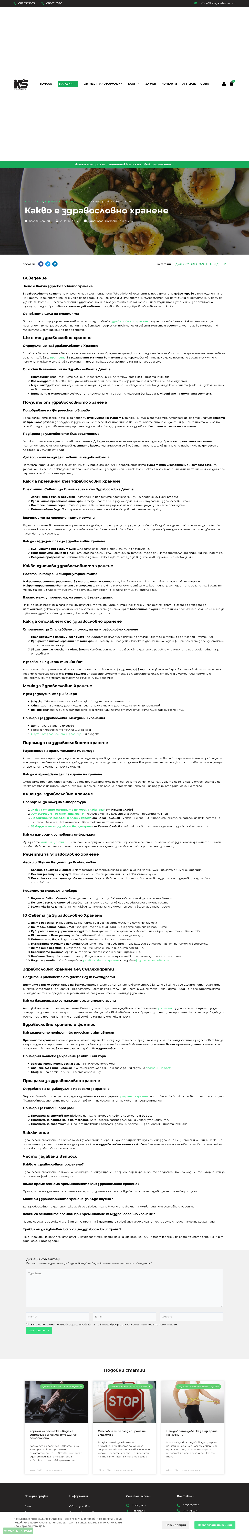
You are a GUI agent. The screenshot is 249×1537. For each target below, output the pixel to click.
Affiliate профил (195, 83)
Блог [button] (132, 83)
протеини (58, 357)
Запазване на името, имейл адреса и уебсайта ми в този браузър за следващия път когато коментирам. (104, 1324)
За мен (151, 83)
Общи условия (79, 1506)
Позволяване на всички (215, 1525)
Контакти (169, 83)
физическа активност (152, 960)
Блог (39, 201)
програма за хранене (133, 1096)
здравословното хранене (129, 321)
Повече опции (176, 1525)
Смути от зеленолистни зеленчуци (57, 734)
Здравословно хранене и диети (66, 201)
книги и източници (55, 842)
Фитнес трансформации (103, 83)
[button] (224, 84)
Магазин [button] (65, 83)
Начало (46, 83)
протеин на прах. (158, 1068)
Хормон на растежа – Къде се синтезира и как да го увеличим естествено (53, 1435)
